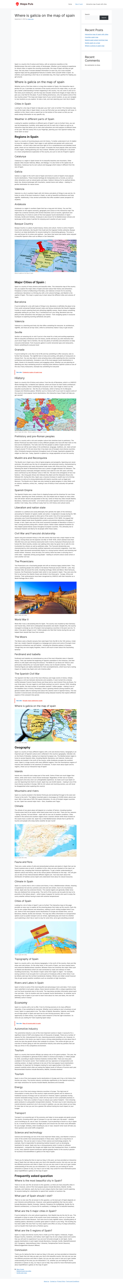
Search (87, 14)
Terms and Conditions (72, 1281)
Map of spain (79, 4)
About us (46, 1281)
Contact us (53, 1281)
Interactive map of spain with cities (96, 4)
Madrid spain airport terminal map (96, 40)
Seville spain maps (22, 1273)
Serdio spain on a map (92, 43)
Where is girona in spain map (94, 46)
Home (70, 4)
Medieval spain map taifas (24, 1271)
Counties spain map (91, 37)
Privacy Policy (61, 1281)
